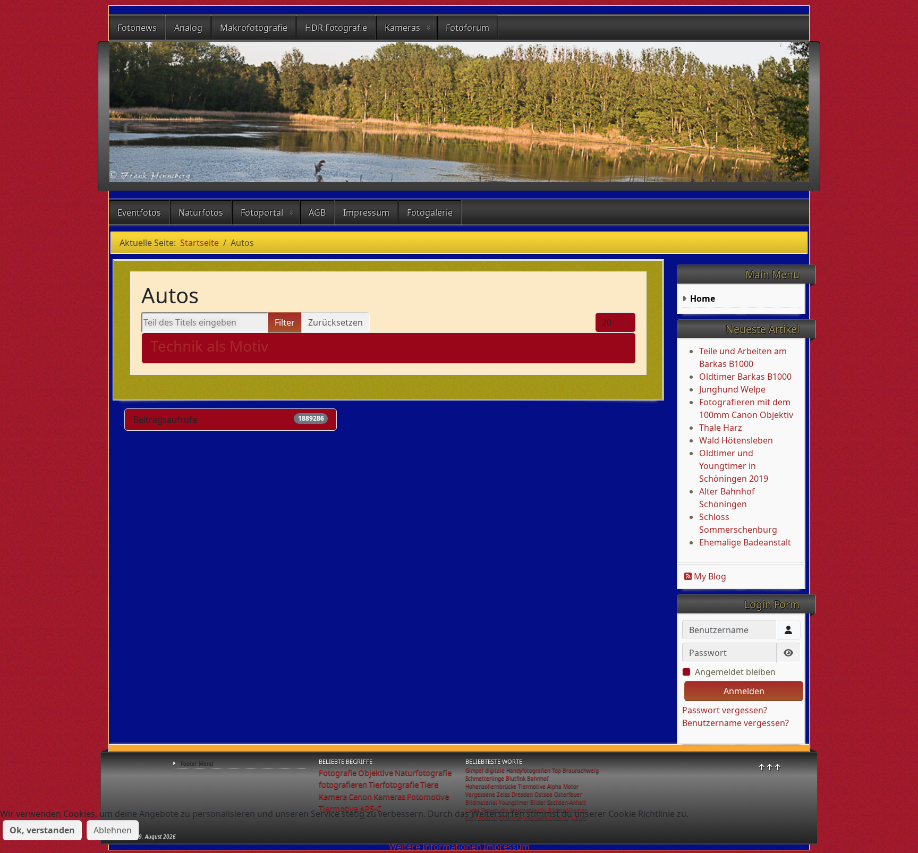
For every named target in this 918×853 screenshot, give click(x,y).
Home (702, 298)
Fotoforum (467, 27)
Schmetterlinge (484, 778)
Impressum (366, 212)
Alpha (554, 786)
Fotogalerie (430, 212)
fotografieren (343, 784)
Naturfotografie (423, 772)
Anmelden (744, 691)
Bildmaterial (481, 802)
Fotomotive (428, 796)
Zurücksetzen (335, 322)
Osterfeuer (568, 794)
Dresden (522, 794)
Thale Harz (720, 427)
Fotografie (337, 772)
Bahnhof (537, 778)
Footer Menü (197, 763)
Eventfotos (139, 212)
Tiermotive (532, 786)
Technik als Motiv (209, 346)
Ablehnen (113, 830)
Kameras (402, 27)
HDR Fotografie (336, 27)
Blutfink (515, 778)
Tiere (429, 784)
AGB (317, 212)
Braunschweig (581, 770)
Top (556, 770)
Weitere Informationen (435, 846)
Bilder (538, 802)
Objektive (375, 772)
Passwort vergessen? (724, 710)
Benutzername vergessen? (735, 723)
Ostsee (543, 794)
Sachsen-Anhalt (566, 802)
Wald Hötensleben (736, 440)
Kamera (333, 796)
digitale (495, 770)
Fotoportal (262, 212)
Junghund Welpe (732, 389)
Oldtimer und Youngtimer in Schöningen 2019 (733, 465)
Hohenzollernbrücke (490, 786)
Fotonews (137, 27)
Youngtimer (514, 802)
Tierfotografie (394, 784)
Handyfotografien (528, 770)
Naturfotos (200, 212)
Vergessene (480, 794)
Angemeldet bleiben (735, 672)
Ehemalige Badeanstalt (745, 542)
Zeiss (503, 794)
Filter (285, 322)
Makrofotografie (253, 27)
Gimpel (474, 770)
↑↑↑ (769, 767)
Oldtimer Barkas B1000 (745, 376)
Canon (360, 796)
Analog (188, 27)
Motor (571, 786)
